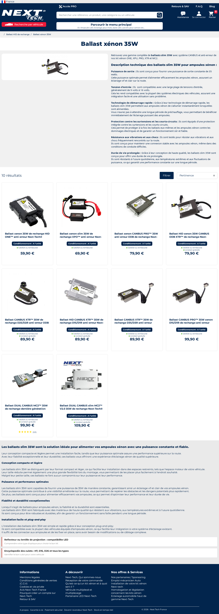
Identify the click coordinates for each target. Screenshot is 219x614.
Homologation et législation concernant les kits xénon (127, 591)
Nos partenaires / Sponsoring (128, 577)
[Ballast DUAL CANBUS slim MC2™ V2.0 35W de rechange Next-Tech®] (81, 378)
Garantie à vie (36, 610)
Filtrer (166, 175)
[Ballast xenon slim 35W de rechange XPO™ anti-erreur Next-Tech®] (81, 207)
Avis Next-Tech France (33, 589)
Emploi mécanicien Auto (126, 580)
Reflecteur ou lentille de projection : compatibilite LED (36, 539)
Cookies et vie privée (32, 586)
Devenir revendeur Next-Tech (78, 610)
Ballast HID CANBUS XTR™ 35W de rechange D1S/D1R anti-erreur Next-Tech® (82, 322)
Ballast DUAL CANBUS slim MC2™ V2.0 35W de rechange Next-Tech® (81, 407)
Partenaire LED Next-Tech (81, 596)
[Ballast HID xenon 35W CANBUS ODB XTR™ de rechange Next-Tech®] (191, 207)
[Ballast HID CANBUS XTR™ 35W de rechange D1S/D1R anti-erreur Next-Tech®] (81, 293)
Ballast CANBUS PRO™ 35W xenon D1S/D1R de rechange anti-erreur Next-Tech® (191, 322)
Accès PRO (69, 6)
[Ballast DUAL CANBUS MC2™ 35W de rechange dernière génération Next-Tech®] (27, 378)
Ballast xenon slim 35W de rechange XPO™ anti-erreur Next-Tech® (81, 236)
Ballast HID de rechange (17, 34)
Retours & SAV (180, 6)
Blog (212, 6)
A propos (24, 610)
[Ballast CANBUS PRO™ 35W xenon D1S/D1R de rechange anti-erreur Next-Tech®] (191, 293)
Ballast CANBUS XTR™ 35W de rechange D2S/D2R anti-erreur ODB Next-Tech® (27, 322)
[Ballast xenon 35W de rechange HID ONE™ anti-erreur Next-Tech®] (27, 207)
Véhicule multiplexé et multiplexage (78, 591)
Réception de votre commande (84, 580)
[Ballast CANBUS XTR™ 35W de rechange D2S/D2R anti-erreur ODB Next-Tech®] (27, 293)
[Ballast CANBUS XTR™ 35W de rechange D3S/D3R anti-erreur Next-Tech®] (136, 293)
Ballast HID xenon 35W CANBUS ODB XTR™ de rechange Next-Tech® (189, 236)
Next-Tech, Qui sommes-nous (83, 577)
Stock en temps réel (103, 610)
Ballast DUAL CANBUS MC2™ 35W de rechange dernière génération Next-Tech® (26, 408)
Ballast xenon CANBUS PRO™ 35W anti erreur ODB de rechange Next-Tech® (136, 236)
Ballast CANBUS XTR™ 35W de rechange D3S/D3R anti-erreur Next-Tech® (133, 322)
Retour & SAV (27, 599)
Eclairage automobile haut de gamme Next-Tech (128, 597)
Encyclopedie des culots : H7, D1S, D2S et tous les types (36, 551)
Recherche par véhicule (28, 24)
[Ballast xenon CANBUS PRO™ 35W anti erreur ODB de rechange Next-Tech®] (136, 207)
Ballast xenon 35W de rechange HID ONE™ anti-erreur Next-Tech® (27, 235)
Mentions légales (30, 577)
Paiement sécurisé (54, 610)
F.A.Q (199, 6)
